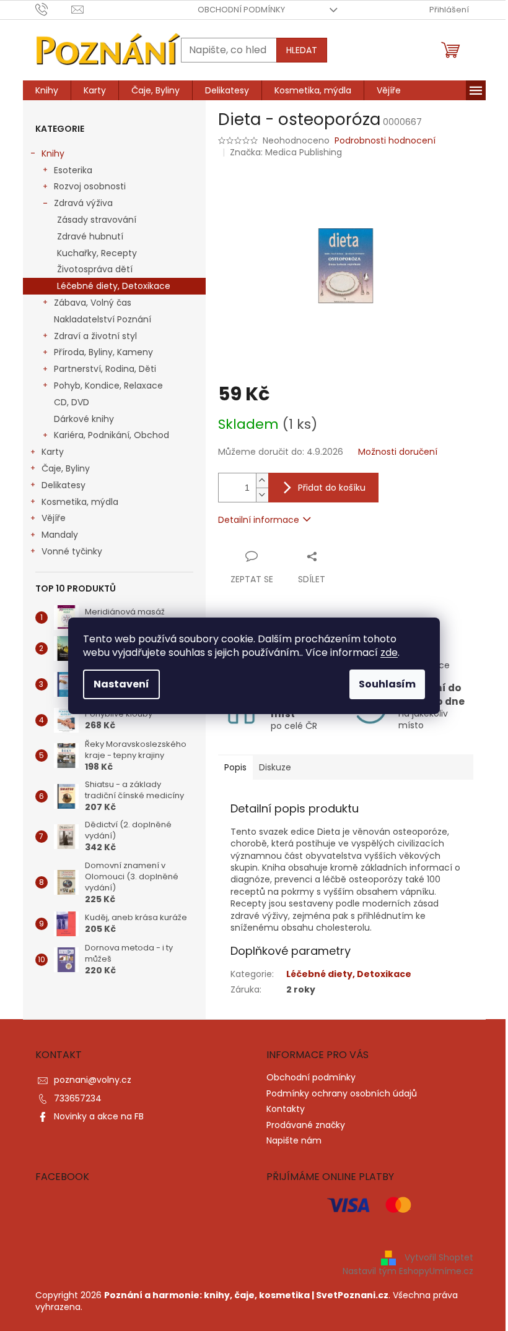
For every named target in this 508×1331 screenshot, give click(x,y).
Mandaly (60, 534)
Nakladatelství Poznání (102, 319)
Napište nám (294, 1140)
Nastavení (121, 684)
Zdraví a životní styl (95, 336)
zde (389, 652)
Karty (53, 452)
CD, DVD (71, 402)
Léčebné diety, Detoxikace (113, 286)
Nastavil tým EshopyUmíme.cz (408, 1271)
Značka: (286, 152)
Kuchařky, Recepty (97, 253)
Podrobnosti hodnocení (385, 141)
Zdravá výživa (83, 203)
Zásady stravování (96, 219)
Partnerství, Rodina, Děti (105, 369)
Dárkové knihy (84, 419)
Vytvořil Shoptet (439, 1257)
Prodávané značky (305, 1125)
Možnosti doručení (397, 452)
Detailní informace (258, 520)
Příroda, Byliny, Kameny (103, 352)
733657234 (78, 1098)
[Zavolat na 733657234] (53, 9)
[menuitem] (47, 90)
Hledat (301, 50)
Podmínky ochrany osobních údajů (341, 1093)
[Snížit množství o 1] (262, 495)
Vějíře (54, 518)
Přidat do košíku (332, 487)
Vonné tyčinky (72, 551)
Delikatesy (63, 485)
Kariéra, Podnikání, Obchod (111, 435)
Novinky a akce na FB (99, 1116)
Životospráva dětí (95, 269)
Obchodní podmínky (241, 9)
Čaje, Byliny (66, 468)
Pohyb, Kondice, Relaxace (108, 385)
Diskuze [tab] (275, 767)
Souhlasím (387, 684)
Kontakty (285, 1109)
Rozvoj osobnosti (90, 186)
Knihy (53, 153)
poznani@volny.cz (92, 1080)
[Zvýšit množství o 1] (262, 480)
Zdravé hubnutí (90, 236)
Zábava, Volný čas (92, 302)
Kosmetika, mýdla (80, 502)
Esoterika (73, 170)
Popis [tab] (235, 767)
